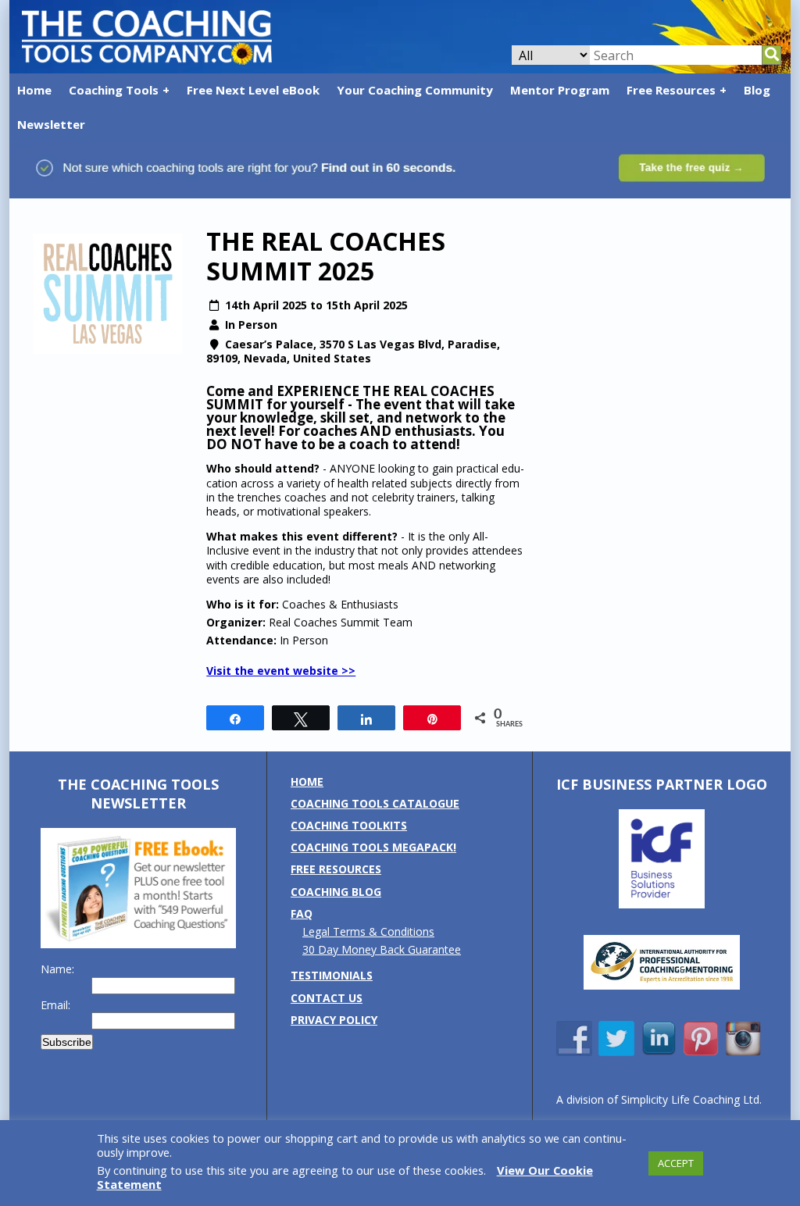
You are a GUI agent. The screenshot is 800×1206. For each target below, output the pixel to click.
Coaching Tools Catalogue (375, 803)
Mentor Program (559, 90)
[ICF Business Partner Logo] (662, 904)
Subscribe (66, 1042)
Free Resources (671, 90)
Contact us (326, 997)
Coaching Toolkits (349, 825)
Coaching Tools (114, 90)
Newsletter (51, 124)
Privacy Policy (334, 1019)
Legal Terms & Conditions (368, 931)
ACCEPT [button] (676, 1163)
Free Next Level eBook (253, 90)
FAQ (301, 913)
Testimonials (332, 975)
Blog (757, 90)
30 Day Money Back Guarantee (381, 949)
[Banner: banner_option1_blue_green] (400, 190)
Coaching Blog (336, 891)
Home (34, 90)
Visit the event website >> (280, 670)
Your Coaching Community (415, 90)
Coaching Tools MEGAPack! (373, 847)
